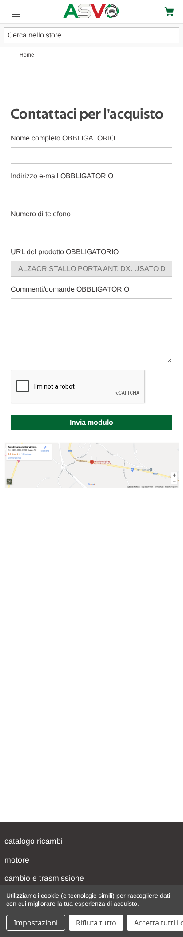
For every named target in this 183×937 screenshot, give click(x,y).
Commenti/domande (70, 289)
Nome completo (63, 138)
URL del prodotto (65, 251)
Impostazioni (36, 923)
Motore (16, 859)
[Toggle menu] (13, 13)
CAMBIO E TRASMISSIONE (44, 878)
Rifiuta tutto (96, 923)
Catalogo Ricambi (33, 841)
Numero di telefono (41, 214)
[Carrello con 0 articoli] (171, 12)
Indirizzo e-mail (62, 176)
